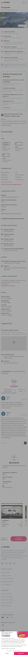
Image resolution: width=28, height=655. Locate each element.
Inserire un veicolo (6, 594)
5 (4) (4, 10)
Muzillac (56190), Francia (12, 10)
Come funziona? (5, 572)
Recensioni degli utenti (7, 581)
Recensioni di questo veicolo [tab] (9, 390)
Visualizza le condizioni (8, 285)
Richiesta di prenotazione (18, 538)
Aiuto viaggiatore (6, 584)
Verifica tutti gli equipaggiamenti (11, 184)
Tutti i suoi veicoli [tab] (21, 390)
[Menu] (24, 2)
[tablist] (14, 390)
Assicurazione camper (7, 600)
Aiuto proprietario (6, 605)
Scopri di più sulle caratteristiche (11, 213)
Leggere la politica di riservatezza (8, 648)
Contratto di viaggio (7, 597)
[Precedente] (3, 512)
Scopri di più (6, 107)
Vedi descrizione (6, 125)
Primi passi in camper (7, 578)
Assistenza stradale (6, 603)
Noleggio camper (6, 575)
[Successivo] (21, 512)
